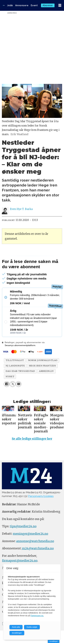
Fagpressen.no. (37, 616)
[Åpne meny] (59, 5)
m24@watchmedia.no (37, 548)
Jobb (10, 5)
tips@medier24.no (23, 526)
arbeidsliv (46, 371)
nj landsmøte (15, 365)
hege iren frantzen (42, 365)
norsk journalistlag (42, 360)
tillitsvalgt (15, 360)
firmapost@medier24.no (19, 560)
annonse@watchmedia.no (35, 541)
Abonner (48, 5)
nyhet (10, 376)
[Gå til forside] (4, 5)
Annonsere (22, 5)
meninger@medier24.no (30, 533)
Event (34, 5)
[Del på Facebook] (6, 384)
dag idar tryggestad (20, 371)
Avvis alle (16, 627)
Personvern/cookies (41, 496)
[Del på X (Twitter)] (12, 384)
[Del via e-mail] (18, 384)
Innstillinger (54, 641)
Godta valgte (32, 627)
